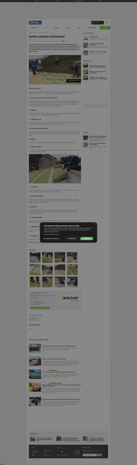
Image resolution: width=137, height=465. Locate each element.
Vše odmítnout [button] (72, 238)
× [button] (94, 224)
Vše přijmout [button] (86, 238)
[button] (68, 234)
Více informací (55, 231)
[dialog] (68, 232)
